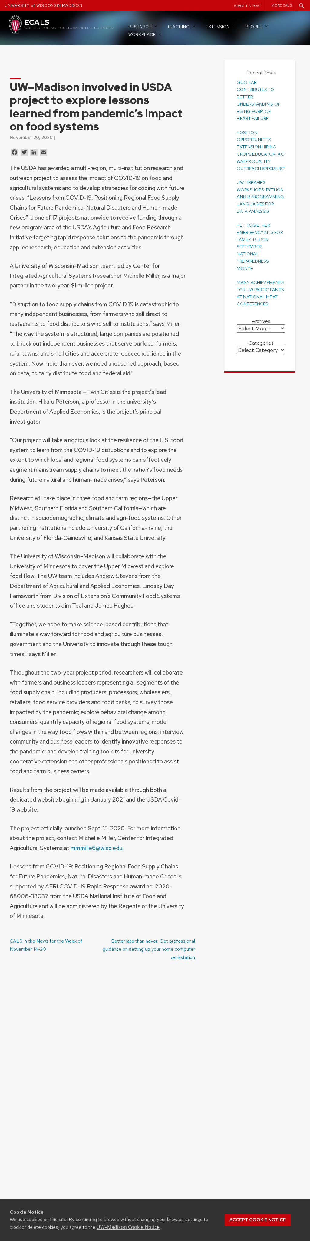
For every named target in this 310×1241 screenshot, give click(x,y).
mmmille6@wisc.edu (96, 848)
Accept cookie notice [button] (257, 1220)
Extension (218, 26)
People (254, 26)
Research (140, 26)
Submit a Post (247, 6)
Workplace (142, 34)
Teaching (178, 26)
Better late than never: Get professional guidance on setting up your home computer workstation (149, 949)
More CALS (281, 5)
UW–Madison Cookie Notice (128, 1227)
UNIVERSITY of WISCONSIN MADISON (43, 5)
